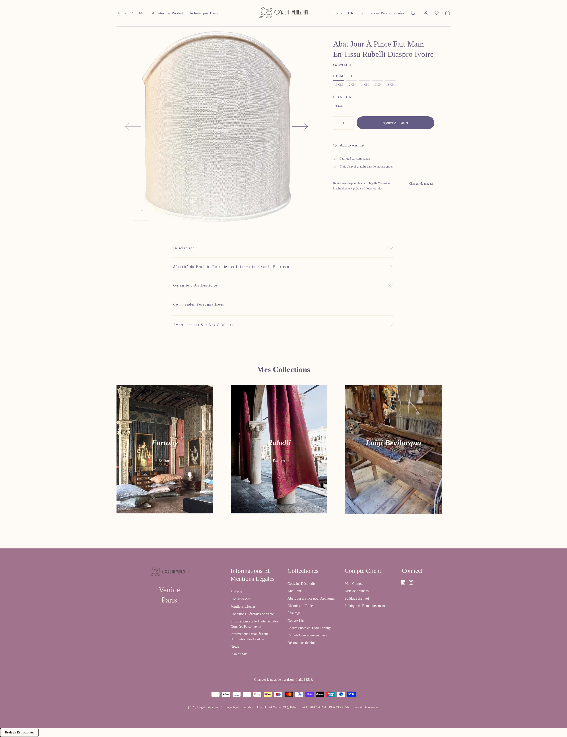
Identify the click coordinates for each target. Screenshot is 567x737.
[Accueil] (283, 13)
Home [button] (121, 13)
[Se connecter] (426, 13)
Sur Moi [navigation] (236, 591)
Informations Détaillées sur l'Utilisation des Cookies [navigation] (249, 636)
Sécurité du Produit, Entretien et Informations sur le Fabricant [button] (232, 267)
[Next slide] (300, 126)
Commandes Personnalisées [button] (382, 13)
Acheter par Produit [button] (167, 13)
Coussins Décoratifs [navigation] (301, 583)
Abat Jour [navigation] (294, 591)
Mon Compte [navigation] (354, 583)
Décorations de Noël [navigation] (301, 642)
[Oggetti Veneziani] (169, 572)
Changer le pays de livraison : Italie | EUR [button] (283, 679)
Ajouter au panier (395, 123)
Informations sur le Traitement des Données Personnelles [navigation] (254, 623)
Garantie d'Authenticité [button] (195, 285)
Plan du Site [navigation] (239, 654)
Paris (169, 600)
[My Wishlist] (436, 13)
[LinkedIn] (403, 582)
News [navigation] (235, 646)
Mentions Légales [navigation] (243, 606)
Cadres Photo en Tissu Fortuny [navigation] (309, 628)
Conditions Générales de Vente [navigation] (252, 614)
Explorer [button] (165, 460)
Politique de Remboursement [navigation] (365, 606)
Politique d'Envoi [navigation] (357, 598)
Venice (169, 589)
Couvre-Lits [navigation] (295, 620)
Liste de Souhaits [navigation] (357, 591)
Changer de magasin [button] (421, 183)
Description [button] (184, 248)
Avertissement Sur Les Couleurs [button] (203, 325)
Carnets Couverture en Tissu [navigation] (307, 635)
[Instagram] (411, 582)
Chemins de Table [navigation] (300, 606)
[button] (343, 14)
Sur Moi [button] (139, 13)
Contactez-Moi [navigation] (241, 599)
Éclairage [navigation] (294, 613)
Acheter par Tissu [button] (203, 13)
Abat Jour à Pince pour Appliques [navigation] (311, 598)
